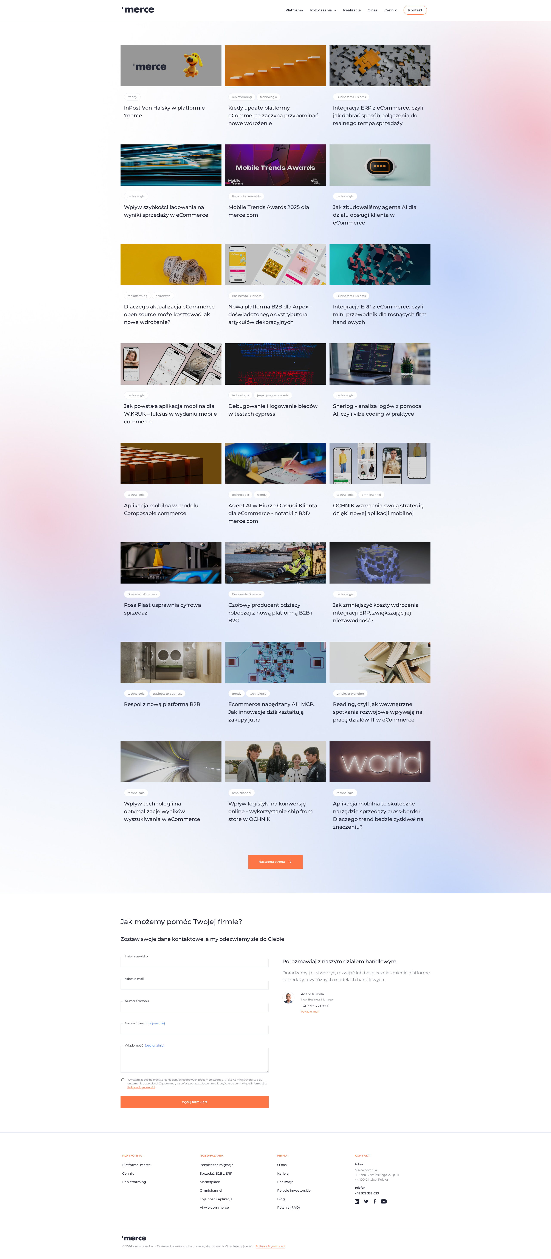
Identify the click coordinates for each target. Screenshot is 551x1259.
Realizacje (352, 10)
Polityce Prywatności (141, 1087)
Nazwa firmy (145, 1023)
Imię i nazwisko (136, 956)
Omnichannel (211, 1190)
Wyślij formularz (194, 1102)
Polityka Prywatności (270, 1246)
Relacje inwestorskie (294, 1190)
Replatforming (134, 1182)
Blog (281, 1199)
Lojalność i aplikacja (216, 1199)
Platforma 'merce (136, 1165)
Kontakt (415, 10)
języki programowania (273, 395)
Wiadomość (144, 1045)
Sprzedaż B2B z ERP (216, 1173)
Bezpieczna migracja (217, 1165)
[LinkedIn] (357, 1201)
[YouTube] (384, 1201)
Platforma (294, 10)
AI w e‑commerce (214, 1207)
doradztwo (163, 295)
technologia (268, 97)
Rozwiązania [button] (321, 10)
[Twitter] (366, 1201)
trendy (132, 97)
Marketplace (210, 1182)
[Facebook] (375, 1201)
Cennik (390, 10)
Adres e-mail (134, 979)
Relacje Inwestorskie (246, 196)
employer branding (350, 693)
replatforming (242, 97)
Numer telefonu (137, 1001)
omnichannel (371, 494)
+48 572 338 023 (314, 1006)
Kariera (283, 1173)
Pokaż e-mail (310, 1011)
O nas (373, 10)
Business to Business (351, 97)
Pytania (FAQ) (288, 1207)
